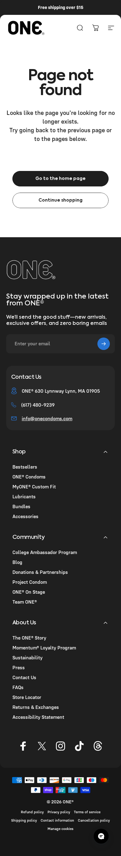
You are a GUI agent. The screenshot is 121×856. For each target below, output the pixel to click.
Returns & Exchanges (35, 707)
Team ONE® (24, 602)
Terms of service (87, 812)
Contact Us (24, 677)
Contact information (57, 820)
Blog (17, 562)
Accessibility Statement (38, 717)
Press (18, 667)
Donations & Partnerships (40, 572)
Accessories (25, 516)
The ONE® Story (29, 638)
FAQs (18, 687)
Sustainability (27, 657)
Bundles (21, 506)
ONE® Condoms (29, 477)
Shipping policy (24, 820)
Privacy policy (58, 812)
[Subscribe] (103, 344)
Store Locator (26, 697)
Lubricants (24, 496)
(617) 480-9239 (38, 405)
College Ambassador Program (44, 552)
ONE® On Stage (28, 592)
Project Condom (29, 582)
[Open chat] (101, 836)
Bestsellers (24, 467)
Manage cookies (60, 828)
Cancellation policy (94, 820)
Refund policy (32, 812)
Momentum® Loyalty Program (44, 647)
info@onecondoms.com (47, 418)
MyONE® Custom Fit (34, 486)
